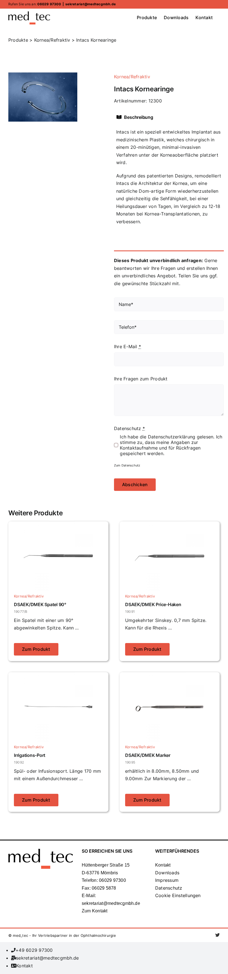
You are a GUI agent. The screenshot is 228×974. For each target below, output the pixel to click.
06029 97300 (49, 4)
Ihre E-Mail (127, 346)
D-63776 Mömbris (100, 872)
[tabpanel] (169, 179)
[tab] (142, 117)
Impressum (167, 880)
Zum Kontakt (95, 910)
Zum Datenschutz (127, 465)
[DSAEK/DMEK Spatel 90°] (58, 525)
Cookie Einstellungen (178, 895)
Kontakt (163, 865)
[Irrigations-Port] (58, 676)
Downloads (167, 872)
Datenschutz (168, 888)
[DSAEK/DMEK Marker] (170, 676)
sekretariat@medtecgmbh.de (90, 4)
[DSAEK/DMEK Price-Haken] (170, 525)
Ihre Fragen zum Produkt (141, 378)
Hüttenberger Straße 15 (106, 865)
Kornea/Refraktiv (132, 76)
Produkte (18, 40)
